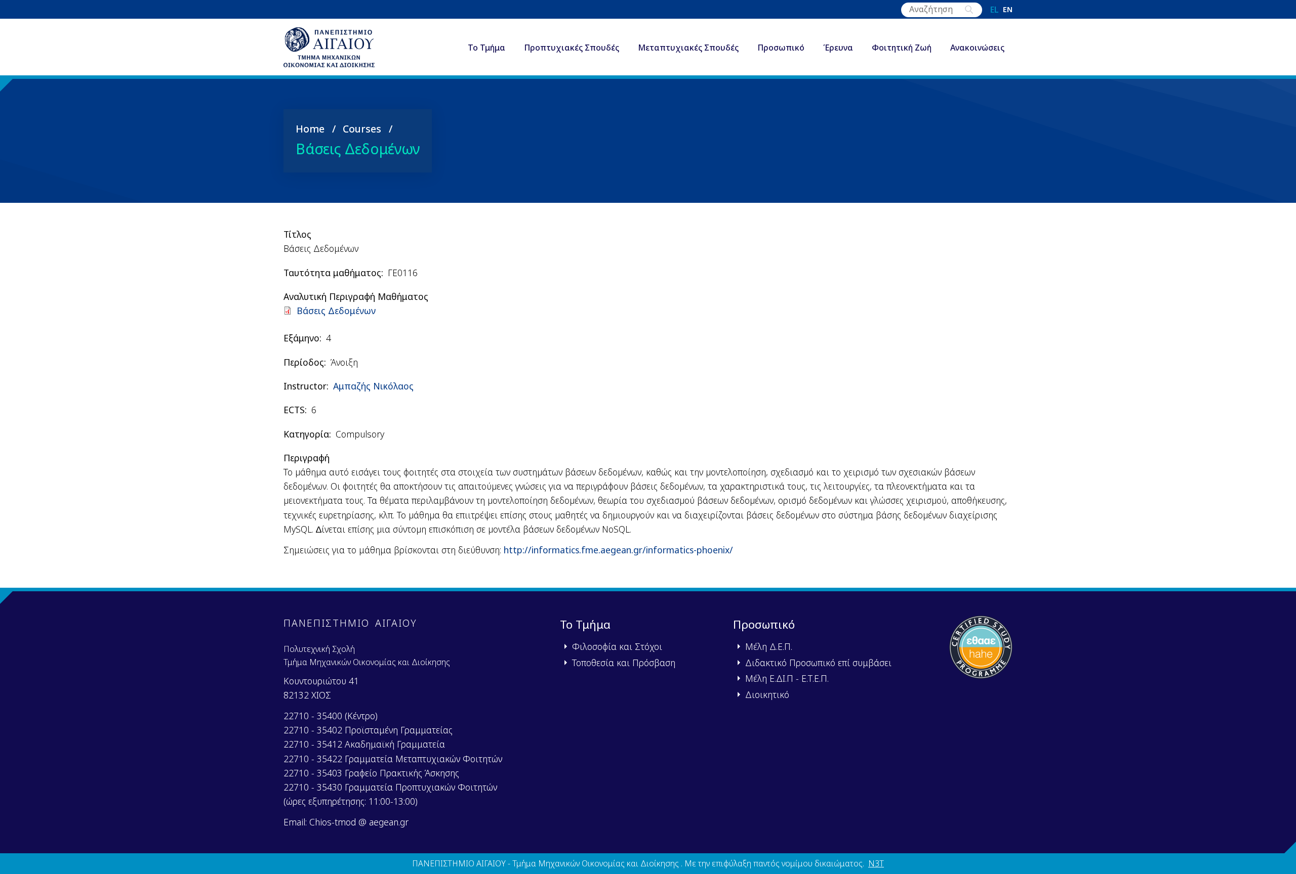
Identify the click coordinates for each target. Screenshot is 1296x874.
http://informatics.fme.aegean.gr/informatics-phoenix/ (618, 550)
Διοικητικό (767, 694)
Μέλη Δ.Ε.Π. (768, 646)
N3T (876, 863)
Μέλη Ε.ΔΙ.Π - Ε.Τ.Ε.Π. (787, 678)
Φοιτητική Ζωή (902, 47)
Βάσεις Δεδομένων (336, 310)
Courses (362, 129)
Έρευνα (838, 47)
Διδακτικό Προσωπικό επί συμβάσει (818, 663)
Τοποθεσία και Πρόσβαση (623, 663)
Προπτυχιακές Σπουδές (571, 47)
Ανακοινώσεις (977, 47)
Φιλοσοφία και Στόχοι (617, 646)
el (994, 10)
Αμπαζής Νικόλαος (373, 386)
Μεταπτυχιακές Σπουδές (688, 47)
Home (310, 129)
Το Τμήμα (486, 47)
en (1007, 9)
